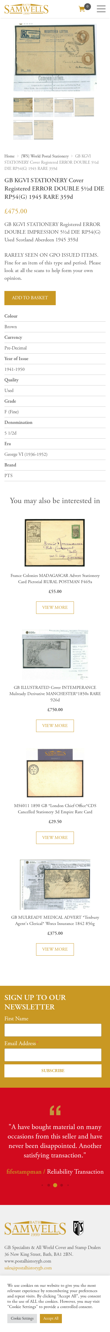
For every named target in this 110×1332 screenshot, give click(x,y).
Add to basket (30, 298)
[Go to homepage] (26, 9)
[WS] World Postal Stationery (45, 156)
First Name (16, 1018)
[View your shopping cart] (82, 8)
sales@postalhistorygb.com (28, 1268)
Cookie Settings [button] (22, 1318)
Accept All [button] (50, 1318)
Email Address (20, 1043)
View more (55, 607)
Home (9, 156)
